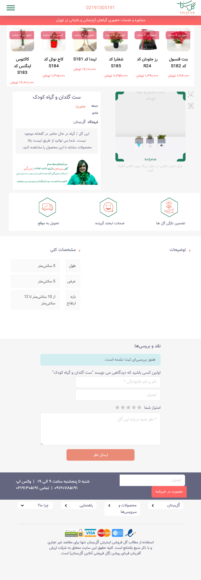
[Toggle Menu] (11, 7)
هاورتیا (81, 107)
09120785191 (66, 488)
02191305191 (100, 1)
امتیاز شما (152, 408)
